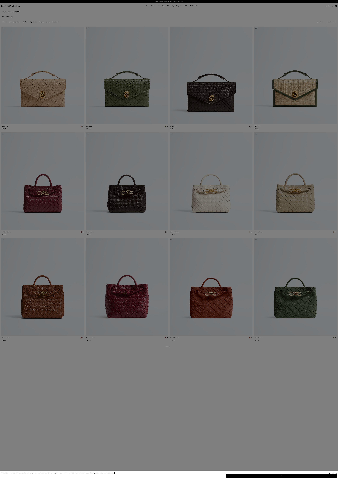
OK (281, 476)
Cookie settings (332, 473)
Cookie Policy (111, 473)
